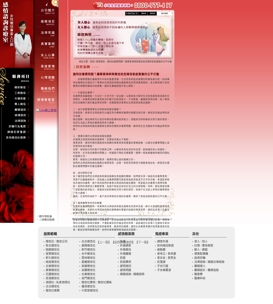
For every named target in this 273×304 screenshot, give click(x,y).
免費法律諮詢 (86, 219)
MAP (143, 13)
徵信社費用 (98, 219)
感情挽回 (109, 219)
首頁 (92, 61)
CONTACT (132, 13)
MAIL (153, 13)
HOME (164, 13)
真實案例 (100, 61)
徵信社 (75, 219)
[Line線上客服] (46, 110)
